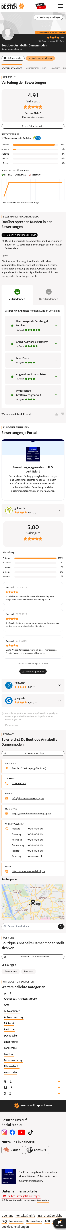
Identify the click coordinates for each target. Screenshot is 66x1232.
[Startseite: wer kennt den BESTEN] (13, 6)
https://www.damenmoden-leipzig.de (31, 814)
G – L (32, 1081)
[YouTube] (21, 1132)
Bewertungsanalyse (12, 68)
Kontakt (55, 68)
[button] (59, 1223)
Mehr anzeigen (11, 725)
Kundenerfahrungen (36, 68)
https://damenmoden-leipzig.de (28, 871)
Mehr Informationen (44, 491)
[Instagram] (4, 1132)
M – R (32, 1087)
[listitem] (20, 999)
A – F (32, 993)
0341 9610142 (19, 783)
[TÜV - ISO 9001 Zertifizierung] (9, 1176)
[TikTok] (30, 1132)
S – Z (32, 1093)
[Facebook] (12, 1132)
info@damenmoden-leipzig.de (28, 798)
